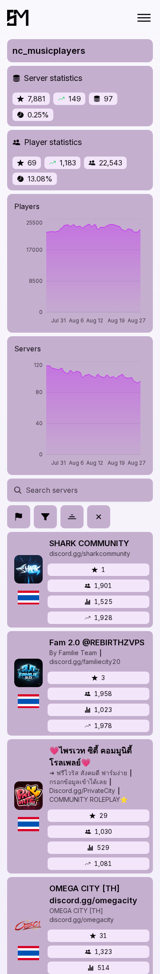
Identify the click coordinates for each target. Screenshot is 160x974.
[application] (80, 272)
